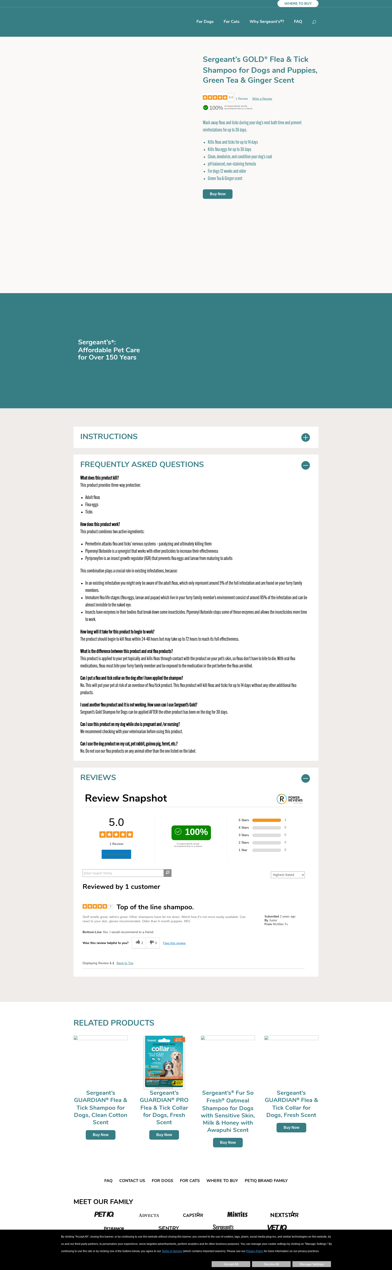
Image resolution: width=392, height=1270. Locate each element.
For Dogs (205, 22)
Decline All (271, 1264)
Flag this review (174, 943)
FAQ (298, 22)
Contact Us (132, 1181)
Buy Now (217, 194)
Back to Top (125, 963)
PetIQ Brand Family (266, 1181)
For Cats (232, 22)
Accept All (231, 1264)
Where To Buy (298, 4)
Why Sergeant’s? (267, 22)
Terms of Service (172, 1251)
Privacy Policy (254, 1251)
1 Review (242, 98)
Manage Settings (312, 1264)
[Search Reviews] (168, 873)
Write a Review (262, 98)
